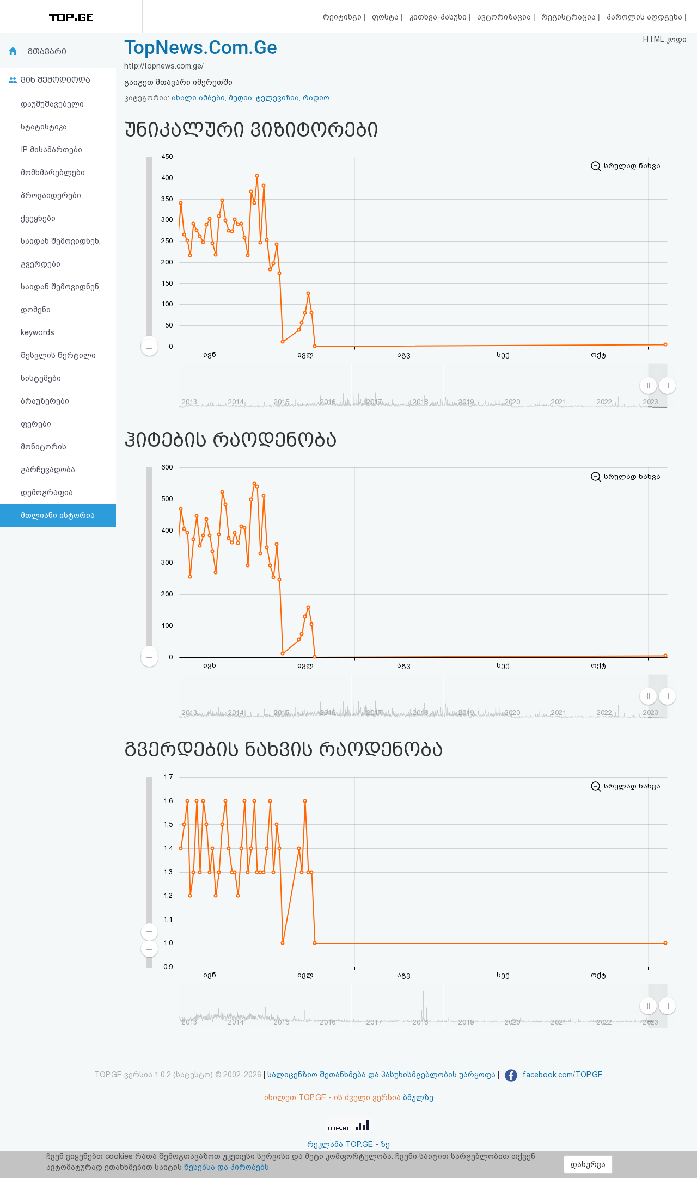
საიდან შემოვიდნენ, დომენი (61, 298)
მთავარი (47, 52)
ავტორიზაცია (505, 17)
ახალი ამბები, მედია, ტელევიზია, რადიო (250, 98)
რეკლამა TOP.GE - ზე (348, 1144)
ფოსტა (386, 17)
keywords (37, 332)
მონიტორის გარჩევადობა (48, 458)
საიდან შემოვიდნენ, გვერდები (61, 252)
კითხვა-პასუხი (439, 17)
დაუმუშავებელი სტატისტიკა (52, 115)
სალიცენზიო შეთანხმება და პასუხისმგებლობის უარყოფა (381, 1074)
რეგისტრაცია (569, 17)
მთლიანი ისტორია (58, 515)
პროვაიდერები (51, 195)
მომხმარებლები (53, 172)
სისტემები (41, 378)
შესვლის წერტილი (58, 355)
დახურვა (588, 1164)
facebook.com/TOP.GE (562, 1074)
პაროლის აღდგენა (645, 17)
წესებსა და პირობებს (226, 1167)
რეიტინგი (343, 17)
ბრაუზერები (45, 401)
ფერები (36, 424)
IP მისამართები (51, 149)
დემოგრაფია (47, 492)
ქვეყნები (38, 218)
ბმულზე (418, 1097)
